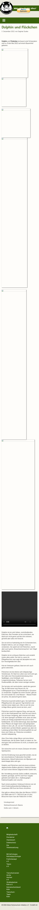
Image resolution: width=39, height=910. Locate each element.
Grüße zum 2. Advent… (11, 808)
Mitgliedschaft (12, 834)
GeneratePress (19, 907)
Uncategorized (9, 802)
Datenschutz (11, 843)
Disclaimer (10, 837)
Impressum (10, 840)
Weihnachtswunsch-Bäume (13, 805)
